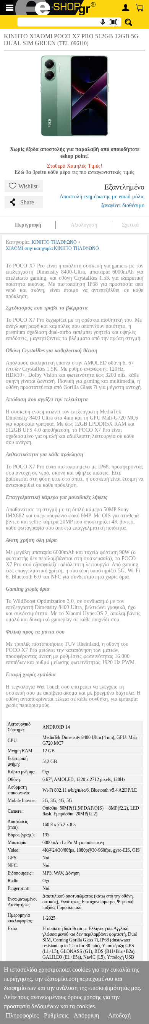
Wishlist (27, 186)
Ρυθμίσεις (56, 1015)
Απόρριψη (86, 1015)
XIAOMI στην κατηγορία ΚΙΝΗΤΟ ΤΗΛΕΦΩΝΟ (52, 248)
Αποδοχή (119, 1015)
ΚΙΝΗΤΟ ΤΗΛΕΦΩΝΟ (54, 242)
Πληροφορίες (22, 1015)
